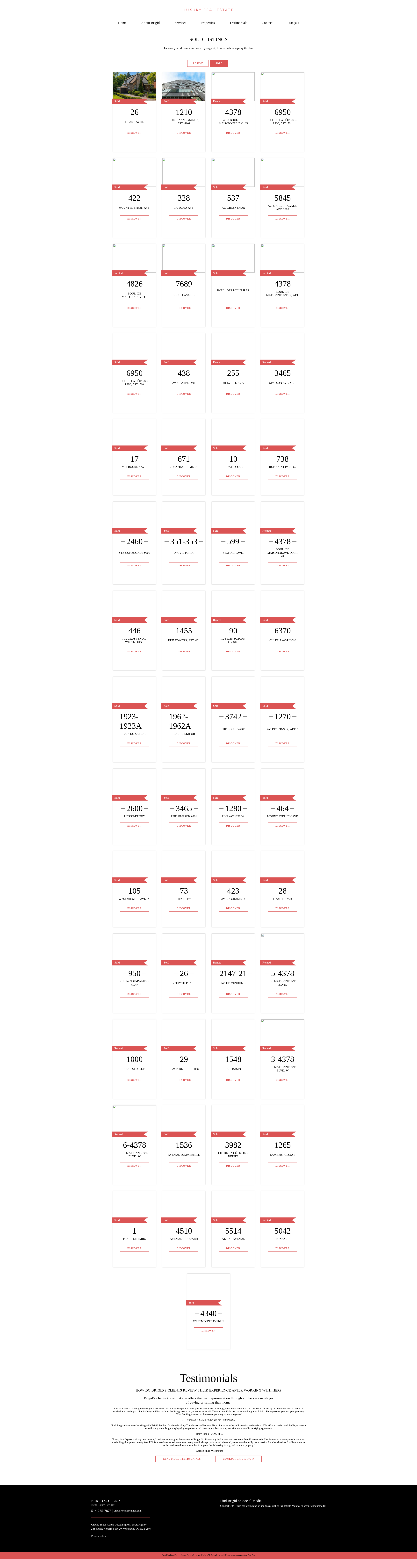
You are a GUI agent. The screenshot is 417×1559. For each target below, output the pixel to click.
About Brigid (150, 23)
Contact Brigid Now (238, 1459)
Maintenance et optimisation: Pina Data (240, 1555)
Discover (134, 133)
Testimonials (238, 23)
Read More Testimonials (182, 1459)
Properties (208, 23)
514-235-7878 (401, 5)
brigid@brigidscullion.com (127, 1510)
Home (122, 23)
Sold (219, 63)
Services (180, 23)
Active (198, 63)
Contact (267, 23)
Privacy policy (98, 1536)
